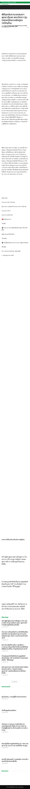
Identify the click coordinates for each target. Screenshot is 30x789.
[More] (18, 29)
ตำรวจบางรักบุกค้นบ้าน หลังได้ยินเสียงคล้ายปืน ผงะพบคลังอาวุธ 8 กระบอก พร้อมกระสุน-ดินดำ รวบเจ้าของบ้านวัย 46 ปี (15, 635)
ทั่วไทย (8, 11)
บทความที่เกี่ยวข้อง (7, 539)
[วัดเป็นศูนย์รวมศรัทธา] (15, 705)
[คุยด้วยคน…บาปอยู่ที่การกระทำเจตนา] (15, 692)
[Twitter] (6, 29)
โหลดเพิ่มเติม (14, 681)
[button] (2, 7)
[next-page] (5, 613)
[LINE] (10, 29)
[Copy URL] (14, 29)
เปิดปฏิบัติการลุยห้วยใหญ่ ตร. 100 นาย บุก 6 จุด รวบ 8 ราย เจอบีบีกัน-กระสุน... (15, 744)
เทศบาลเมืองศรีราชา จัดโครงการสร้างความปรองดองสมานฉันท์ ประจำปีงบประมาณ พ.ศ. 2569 (14, 606)
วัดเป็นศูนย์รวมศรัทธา (9, 710)
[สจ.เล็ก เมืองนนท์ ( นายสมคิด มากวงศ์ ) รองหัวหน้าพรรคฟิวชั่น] (15, 754)
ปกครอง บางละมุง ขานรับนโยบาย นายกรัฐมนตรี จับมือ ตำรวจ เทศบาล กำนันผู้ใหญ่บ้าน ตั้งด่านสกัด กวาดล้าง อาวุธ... (15, 727)
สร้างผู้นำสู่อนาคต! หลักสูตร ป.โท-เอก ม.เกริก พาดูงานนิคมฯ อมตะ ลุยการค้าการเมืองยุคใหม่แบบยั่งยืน (14, 623)
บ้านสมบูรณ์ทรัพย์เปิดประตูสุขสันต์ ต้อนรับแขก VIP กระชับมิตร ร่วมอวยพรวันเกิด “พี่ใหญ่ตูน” (15, 584)
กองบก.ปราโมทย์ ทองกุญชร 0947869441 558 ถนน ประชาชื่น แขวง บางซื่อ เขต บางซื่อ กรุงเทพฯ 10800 (14, 26)
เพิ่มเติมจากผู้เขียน (19, 539)
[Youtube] (3, 784)
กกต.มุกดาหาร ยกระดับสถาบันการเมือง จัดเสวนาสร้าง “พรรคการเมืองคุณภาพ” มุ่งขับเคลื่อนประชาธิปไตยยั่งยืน (15, 670)
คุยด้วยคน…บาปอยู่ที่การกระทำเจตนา (14, 697)
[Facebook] (3, 29)
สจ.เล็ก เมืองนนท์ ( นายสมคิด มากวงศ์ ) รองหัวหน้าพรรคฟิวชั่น (15, 760)
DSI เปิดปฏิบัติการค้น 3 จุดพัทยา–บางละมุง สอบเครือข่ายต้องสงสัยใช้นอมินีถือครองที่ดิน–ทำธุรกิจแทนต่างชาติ (15, 647)
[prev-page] (3, 613)
